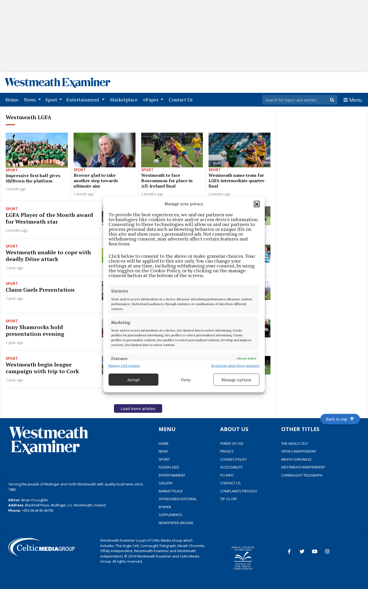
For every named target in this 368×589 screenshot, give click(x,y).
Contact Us (182, 99)
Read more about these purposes (235, 366)
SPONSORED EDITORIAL (178, 498)
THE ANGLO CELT (294, 443)
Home (13, 99)
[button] (256, 203)
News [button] (30, 99)
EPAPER (165, 507)
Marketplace (125, 99)
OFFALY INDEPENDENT (298, 451)
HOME (164, 443)
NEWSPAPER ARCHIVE (176, 522)
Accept (133, 379)
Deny (186, 379)
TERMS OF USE (232, 443)
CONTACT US (230, 483)
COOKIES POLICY (233, 459)
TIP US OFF (228, 498)
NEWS (163, 451)
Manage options (236, 379)
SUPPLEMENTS (170, 514)
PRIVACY (227, 451)
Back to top (336, 419)
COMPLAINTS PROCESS (238, 491)
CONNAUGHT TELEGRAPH (301, 475)
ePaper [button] (151, 99)
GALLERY (166, 483)
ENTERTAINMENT (172, 475)
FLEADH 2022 (169, 467)
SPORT (164, 459)
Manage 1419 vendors (124, 366)
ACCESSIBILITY (231, 467)
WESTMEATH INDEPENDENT (303, 467)
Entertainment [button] (83, 99)
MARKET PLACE (171, 491)
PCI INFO (227, 475)
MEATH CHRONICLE (296, 459)
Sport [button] (51, 99)
